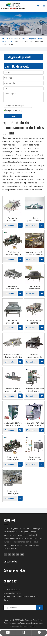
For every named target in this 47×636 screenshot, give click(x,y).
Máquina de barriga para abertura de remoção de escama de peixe (13, 424)
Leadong (33, 626)
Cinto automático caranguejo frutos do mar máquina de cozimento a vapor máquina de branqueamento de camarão (12, 390)
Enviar (13, 116)
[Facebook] (5, 554)
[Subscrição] (39, 607)
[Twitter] (13, 554)
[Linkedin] (9, 554)
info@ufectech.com (13, 593)
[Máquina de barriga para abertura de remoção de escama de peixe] (12, 411)
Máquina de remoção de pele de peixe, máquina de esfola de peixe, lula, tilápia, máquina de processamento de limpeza (34, 424)
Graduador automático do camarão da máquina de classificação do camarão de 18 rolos (12, 219)
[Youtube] (17, 554)
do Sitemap (22, 626)
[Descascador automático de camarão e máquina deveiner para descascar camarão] (34, 445)
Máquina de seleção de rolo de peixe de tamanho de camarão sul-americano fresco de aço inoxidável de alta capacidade (34, 253)
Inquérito (10, 225)
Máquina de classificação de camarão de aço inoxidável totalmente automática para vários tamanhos (12, 492)
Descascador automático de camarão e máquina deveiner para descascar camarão (34, 458)
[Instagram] (22, 554)
